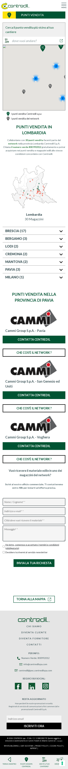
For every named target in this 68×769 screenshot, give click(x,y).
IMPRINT (33, 748)
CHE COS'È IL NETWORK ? (34, 352)
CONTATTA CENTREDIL (34, 339)
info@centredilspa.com (35, 664)
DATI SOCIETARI (27, 746)
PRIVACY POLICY (41, 746)
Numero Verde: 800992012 (35, 658)
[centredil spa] (45, 685)
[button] (61, 46)
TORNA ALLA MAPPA (31, 599)
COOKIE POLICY (56, 746)
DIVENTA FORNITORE (34, 638)
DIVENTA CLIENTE (34, 632)
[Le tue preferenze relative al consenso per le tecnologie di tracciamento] (62, 763)
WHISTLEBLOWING (11, 746)
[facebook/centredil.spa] (18, 685)
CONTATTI (34, 644)
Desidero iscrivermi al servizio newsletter (26, 552)
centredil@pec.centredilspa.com (35, 670)
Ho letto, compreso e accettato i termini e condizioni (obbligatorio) (32, 546)
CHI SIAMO (34, 626)
